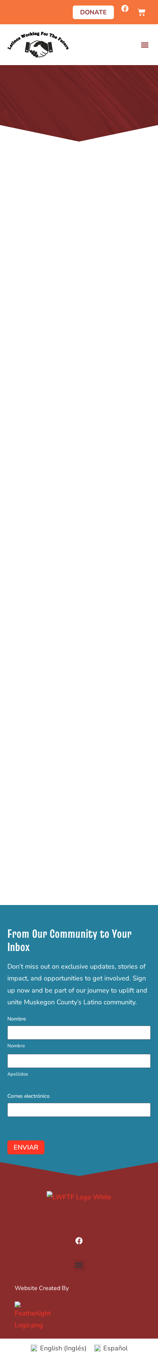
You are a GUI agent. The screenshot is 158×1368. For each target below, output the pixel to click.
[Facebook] (125, 8)
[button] (145, 45)
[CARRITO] (141, 12)
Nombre (16, 1046)
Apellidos (17, 1074)
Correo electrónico (28, 1096)
